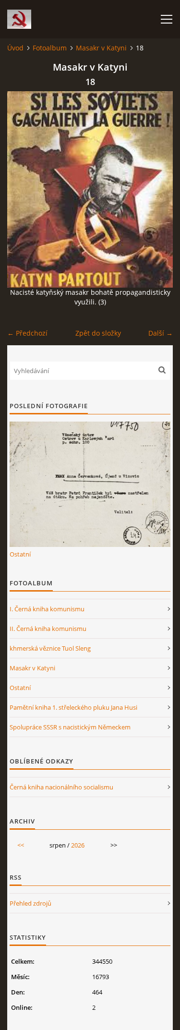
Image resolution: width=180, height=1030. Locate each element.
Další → (160, 333)
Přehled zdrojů (30, 903)
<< (20, 845)
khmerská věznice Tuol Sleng (50, 648)
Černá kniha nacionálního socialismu (61, 787)
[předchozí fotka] (23, 189)
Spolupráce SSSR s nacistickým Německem (70, 727)
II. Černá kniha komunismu (48, 628)
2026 (77, 845)
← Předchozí (27, 333)
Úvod (15, 47)
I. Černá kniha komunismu (47, 609)
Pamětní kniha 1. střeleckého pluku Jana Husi (73, 707)
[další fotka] (157, 189)
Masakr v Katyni (101, 47)
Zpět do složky (98, 333)
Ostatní (20, 554)
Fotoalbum (50, 47)
